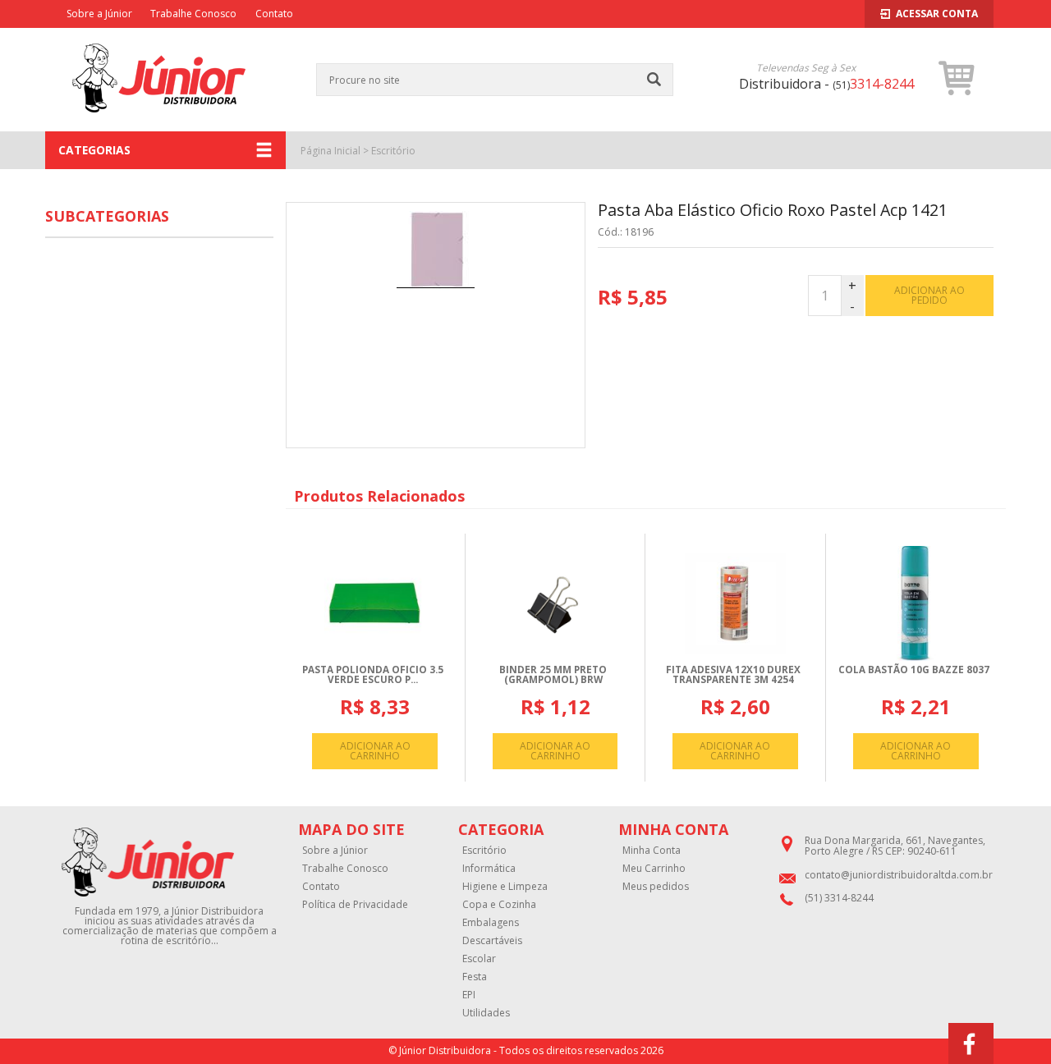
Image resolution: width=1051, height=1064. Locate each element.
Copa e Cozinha (499, 905)
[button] (957, 78)
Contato (274, 14)
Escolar (479, 959)
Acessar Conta (937, 14)
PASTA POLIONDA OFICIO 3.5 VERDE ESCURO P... (372, 674)
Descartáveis (492, 941)
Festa (474, 977)
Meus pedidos (655, 887)
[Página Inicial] (158, 122)
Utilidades (486, 1013)
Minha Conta (651, 850)
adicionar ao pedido (929, 295)
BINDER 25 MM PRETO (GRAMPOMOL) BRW (553, 674)
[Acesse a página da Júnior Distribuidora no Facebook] (971, 1043)
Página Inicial (330, 151)
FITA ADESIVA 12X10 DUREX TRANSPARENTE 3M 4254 (733, 674)
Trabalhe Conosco (193, 14)
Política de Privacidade (355, 905)
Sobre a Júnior (99, 14)
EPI (468, 995)
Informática (489, 869)
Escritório (393, 151)
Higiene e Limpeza (505, 887)
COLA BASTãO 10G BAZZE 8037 (913, 669)
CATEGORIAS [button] (94, 150)
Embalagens (490, 923)
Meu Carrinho (654, 869)
